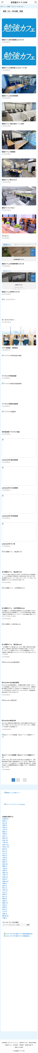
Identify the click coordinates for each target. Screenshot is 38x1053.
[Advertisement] (19, 963)
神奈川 (5, 847)
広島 (5, 890)
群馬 (5, 838)
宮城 (4, 825)
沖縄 (4, 918)
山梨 (4, 857)
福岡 (5, 903)
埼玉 (5, 840)
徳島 (4, 894)
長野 (4, 860)
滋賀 (4, 870)
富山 (4, 851)
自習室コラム (8, 1045)
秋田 (4, 827)
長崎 (4, 907)
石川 (4, 853)
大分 (4, 911)
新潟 (4, 849)
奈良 (4, 879)
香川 (4, 896)
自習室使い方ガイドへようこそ (10, 1042)
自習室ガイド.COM (19, 2)
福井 (4, 855)
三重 (4, 868)
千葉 (5, 842)
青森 (4, 821)
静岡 (4, 866)
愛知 (5, 864)
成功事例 (15, 1045)
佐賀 (4, 905)
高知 (4, 901)
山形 (4, 829)
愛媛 (4, 898)
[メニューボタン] (2, 2)
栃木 (4, 836)
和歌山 (5, 881)
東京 (5, 845)
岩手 (4, 823)
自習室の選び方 (29, 1045)
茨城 (4, 834)
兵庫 (5, 877)
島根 (4, 886)
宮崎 (4, 914)
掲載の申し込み (24, 1042)
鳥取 (4, 883)
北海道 (5, 819)
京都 (5, 873)
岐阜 (4, 862)
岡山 (4, 888)
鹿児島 (5, 916)
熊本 (4, 909)
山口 (4, 892)
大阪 (5, 875)
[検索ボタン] (35, 2)
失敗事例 (21, 1045)
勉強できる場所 (19, 1047)
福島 (4, 832)
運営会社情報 (32, 1042)
